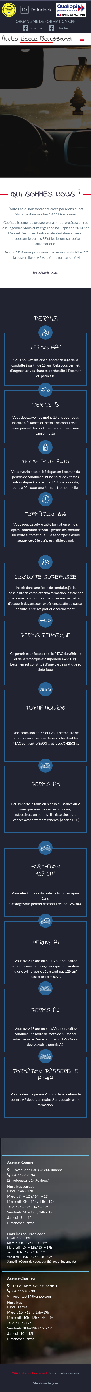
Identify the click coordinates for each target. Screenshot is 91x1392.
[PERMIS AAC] (45, 332)
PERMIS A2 (45, 1010)
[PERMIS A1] (45, 921)
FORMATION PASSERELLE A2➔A (45, 1075)
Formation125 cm (45, 870)
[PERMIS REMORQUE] (45, 620)
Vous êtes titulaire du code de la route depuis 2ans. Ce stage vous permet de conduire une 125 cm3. (45, 898)
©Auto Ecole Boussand (29, 1373)
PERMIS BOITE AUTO (45, 462)
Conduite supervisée (45, 577)
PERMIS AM (45, 784)
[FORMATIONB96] (45, 689)
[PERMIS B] (45, 390)
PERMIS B (45, 405)
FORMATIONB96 (45, 708)
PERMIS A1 (45, 942)
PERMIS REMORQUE (45, 635)
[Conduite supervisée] (45, 562)
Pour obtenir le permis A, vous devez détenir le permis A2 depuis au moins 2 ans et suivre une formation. (46, 1099)
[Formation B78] (45, 499)
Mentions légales (46, 1383)
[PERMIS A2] (45, 988)
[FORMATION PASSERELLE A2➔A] (45, 1056)
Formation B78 (45, 514)
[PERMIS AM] (45, 766)
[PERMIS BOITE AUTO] (45, 447)
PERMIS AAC (45, 347)
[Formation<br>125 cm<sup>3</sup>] (45, 848)
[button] (81, 39)
